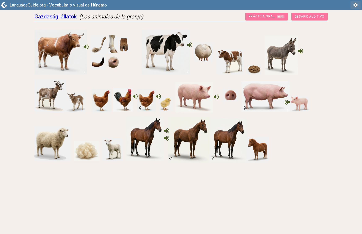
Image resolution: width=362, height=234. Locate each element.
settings (355, 5)
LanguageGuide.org (28, 5)
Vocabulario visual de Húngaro (78, 5)
